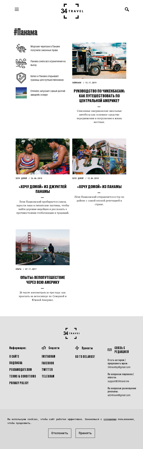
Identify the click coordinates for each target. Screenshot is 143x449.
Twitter (47, 369)
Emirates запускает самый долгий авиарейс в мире (48, 92)
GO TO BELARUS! (85, 356)
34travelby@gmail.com (119, 367)
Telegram (48, 376)
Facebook (48, 363)
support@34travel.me (118, 381)
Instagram (48, 356)
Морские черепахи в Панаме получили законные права (45, 48)
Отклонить (59, 433)
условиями (110, 419)
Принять (85, 433)
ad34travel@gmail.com (119, 395)
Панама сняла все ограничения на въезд (48, 63)
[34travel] (72, 11)
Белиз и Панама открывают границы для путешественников (47, 77)
